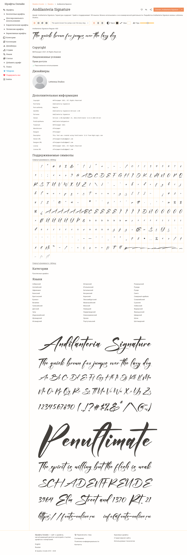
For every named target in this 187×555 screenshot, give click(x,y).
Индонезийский (38, 315)
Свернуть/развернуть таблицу (44, 160)
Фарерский (138, 309)
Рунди (136, 290)
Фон (125, 23)
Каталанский (88, 290)
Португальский (89, 321)
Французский (139, 312)
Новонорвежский (90, 315)
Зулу (34, 312)
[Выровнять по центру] (98, 23)
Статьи (9, 58)
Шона (136, 318)
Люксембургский (90, 299)
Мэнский (86, 306)
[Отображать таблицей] (46, 23)
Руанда (136, 287)
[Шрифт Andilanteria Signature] (108, 425)
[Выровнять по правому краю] (102, 23)
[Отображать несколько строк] (43, 23)
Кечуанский (87, 293)
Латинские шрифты (15, 29)
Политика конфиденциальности (87, 541)
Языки (9, 54)
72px (137, 23)
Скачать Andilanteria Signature (166, 10)
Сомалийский (139, 299)
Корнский (87, 296)
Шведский (138, 315)
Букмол (35, 299)
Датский (35, 309)
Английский (36, 287)
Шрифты (10, 10)
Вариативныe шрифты (16, 33)
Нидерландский (89, 312)
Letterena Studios (56, 81)
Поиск (9, 67)
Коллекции (11, 41)
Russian (38, 547)
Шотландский (139, 321)
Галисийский (37, 306)
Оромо (86, 318)
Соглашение (79, 538)
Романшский (139, 284)
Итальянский (88, 287)
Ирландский (37, 318)
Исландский (37, 321)
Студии (9, 50)
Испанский (87, 284)
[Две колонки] (39, 23)
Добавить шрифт (13, 62)
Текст (112, 23)
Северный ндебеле (141, 296)
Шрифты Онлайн (15, 3)
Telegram (10, 71)
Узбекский (138, 306)
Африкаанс (36, 290)
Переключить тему (84, 535)
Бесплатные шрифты (15, 14)
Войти (9, 79)
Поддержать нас (13, 75)
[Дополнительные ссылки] (182, 10)
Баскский (36, 293)
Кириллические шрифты (17, 25)
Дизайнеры (11, 46)
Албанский (36, 284)
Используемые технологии (124, 541)
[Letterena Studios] (39, 81)
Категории (10, 37)
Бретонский (37, 296)
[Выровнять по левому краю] (94, 23)
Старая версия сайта (122, 538)
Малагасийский (89, 303)
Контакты (78, 544)
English (37, 544)
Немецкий (87, 309)
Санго (136, 293)
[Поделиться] (151, 10)
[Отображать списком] (35, 23)
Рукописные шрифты (40, 273)
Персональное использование (46, 65)
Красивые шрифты (121, 535)
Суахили (137, 303)
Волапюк (35, 303)
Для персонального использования (15, 19)
